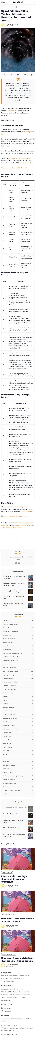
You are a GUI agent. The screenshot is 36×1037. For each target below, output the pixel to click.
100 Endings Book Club (16, 979)
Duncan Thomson (12, 24)
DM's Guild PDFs (6, 992)
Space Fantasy (6, 7)
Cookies (23, 998)
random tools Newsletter (23, 525)
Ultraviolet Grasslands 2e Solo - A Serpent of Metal (17, 920)
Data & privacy (6, 1000)
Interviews (4, 979)
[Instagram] (16, 563)
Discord (26, 992)
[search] (2, 2)
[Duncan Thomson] (3, 25)
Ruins (13, 7)
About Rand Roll (6, 998)
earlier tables (12, 111)
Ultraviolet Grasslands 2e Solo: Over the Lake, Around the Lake (17, 959)
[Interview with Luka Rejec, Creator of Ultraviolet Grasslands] (18, 859)
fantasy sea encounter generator (18, 158)
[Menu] (34, 2)
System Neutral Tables (23, 7)
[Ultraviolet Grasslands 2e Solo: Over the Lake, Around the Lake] (18, 941)
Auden (17, 1035)
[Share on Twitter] (4, 74)
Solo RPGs (4, 976)
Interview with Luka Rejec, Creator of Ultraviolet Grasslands (14, 879)
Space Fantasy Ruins (27, 163)
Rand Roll (14, 1026)
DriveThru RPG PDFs (16, 989)
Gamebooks (13, 976)
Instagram (4, 995)
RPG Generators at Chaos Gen (20, 995)
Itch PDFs (16, 998)
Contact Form (17, 992)
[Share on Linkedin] (18, 74)
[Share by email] (25, 74)
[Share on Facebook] (11, 74)
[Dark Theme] (4, 2)
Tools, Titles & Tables (8, 981)
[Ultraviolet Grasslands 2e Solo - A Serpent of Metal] (18, 901)
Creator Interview (7, 872)
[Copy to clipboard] (32, 74)
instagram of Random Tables (12, 527)
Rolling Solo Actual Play (8, 914)
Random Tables (24, 976)
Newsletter (5, 989)
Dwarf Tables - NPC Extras (11, 827)
